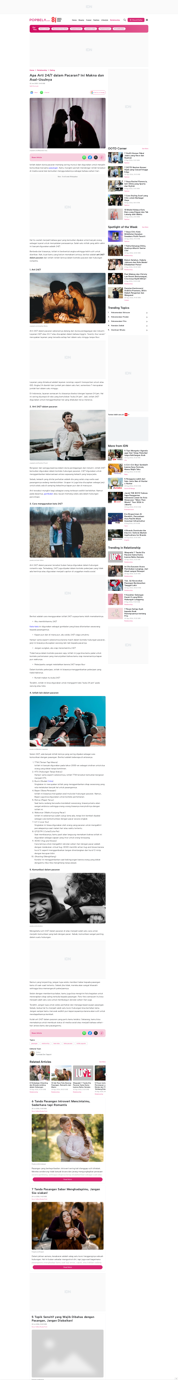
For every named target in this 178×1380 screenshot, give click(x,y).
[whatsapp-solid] (84, 157)
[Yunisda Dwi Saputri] (32, 1053)
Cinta (50, 781)
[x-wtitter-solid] (96, 157)
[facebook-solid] (90, 157)
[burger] (146, 20)
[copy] (102, 157)
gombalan (48, 494)
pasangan (53, 168)
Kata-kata (34, 626)
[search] (124, 19)
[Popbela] (46, 20)
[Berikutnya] (106, 1173)
